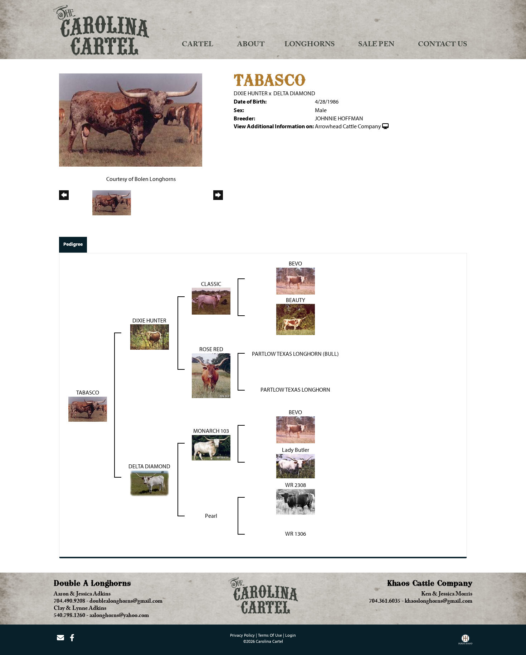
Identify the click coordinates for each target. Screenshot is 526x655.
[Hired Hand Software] (465, 642)
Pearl (211, 515)
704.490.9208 (69, 602)
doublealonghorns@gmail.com (125, 602)
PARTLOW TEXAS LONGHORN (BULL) (295, 353)
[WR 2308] (295, 501)
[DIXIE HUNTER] (149, 336)
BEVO (295, 263)
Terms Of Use (270, 635)
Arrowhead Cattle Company (348, 126)
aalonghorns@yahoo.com (119, 616)
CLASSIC (211, 283)
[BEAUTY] (295, 318)
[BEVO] (295, 280)
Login (290, 635)
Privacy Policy (242, 635)
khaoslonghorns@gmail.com (438, 602)
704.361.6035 (384, 602)
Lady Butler (295, 449)
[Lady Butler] (295, 465)
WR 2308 (295, 484)
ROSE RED (211, 349)
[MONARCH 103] (211, 447)
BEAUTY (295, 299)
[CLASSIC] (211, 300)
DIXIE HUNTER (251, 93)
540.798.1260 (69, 616)
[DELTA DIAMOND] (149, 483)
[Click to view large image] (130, 119)
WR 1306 (295, 533)
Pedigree (73, 244)
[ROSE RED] (211, 375)
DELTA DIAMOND (294, 93)
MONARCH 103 (211, 430)
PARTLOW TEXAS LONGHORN (295, 389)
